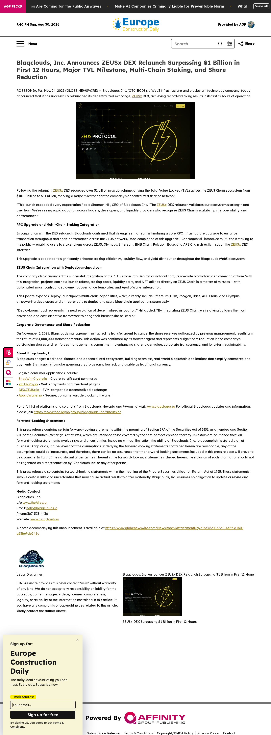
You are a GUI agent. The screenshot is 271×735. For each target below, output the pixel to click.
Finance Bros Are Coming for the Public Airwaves (56, 6)
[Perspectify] (8, 363)
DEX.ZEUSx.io (29, 390)
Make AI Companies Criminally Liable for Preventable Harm (169, 6)
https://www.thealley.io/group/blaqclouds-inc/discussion (77, 412)
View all (261, 6)
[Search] (220, 43)
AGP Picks (13, 6)
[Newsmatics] (8, 382)
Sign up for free (43, 714)
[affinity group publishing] (8, 372)
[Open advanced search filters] (229, 43)
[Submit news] (8, 353)
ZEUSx (137, 96)
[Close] (77, 640)
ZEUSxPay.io (28, 384)
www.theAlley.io (34, 502)
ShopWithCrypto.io (33, 379)
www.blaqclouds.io (160, 406)
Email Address (23, 697)
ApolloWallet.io (30, 395)
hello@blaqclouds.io (41, 508)
